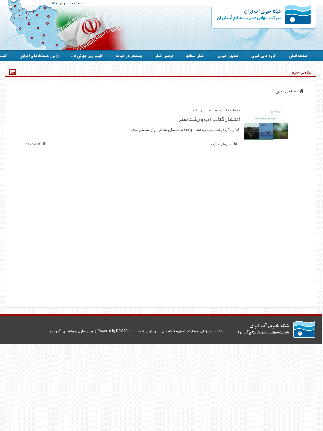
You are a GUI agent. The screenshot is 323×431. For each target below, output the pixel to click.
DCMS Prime (125, 331)
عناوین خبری (228, 56)
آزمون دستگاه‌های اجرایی (39, 56)
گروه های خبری (263, 56)
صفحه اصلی (298, 56)
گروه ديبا (54, 331)
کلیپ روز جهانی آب (87, 56)
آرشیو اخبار (164, 56)
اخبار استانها (195, 56)
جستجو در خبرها (129, 56)
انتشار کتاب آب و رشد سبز (209, 119)
